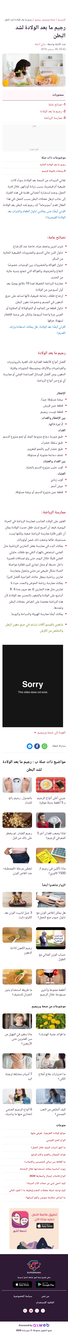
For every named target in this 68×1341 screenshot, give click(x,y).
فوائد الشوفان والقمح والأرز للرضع (48, 1155)
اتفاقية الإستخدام (45, 1302)
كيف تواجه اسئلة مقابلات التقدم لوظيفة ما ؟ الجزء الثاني (37, 1190)
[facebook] (43, 1311)
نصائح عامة (55, 105)
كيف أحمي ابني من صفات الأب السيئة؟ (46, 1183)
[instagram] (25, 1311)
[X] (37, 1311)
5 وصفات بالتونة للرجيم (54, 171)
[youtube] (31, 1311)
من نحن (45, 1296)
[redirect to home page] (34, 7)
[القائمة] (63, 7)
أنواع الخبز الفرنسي (56, 1140)
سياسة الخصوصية (22, 1296)
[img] (34, 1228)
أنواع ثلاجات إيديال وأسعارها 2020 (47, 1176)
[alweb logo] (41, 1325)
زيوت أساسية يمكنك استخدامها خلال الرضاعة (43, 1169)
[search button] (5, 7)
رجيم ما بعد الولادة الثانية (53, 165)
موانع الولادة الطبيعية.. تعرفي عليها (48, 1133)
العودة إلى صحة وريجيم (51, 733)
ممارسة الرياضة (53, 118)
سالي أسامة (40, 44)
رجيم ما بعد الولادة (51, 111)
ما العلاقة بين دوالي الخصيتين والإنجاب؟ (45, 1162)
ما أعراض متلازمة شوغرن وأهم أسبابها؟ (46, 1198)
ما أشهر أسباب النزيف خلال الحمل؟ (48, 1147)
